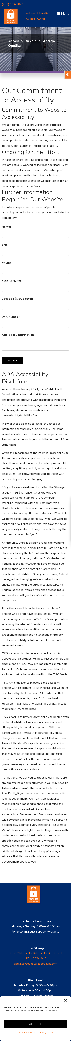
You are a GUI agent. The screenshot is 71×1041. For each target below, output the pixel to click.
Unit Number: (11, 317)
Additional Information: (18, 335)
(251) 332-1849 (13, 4)
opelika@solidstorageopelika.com (35, 964)
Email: (6, 245)
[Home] (35, 908)
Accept (35, 1024)
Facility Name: (12, 281)
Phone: (6, 263)
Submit (12, 360)
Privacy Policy (46, 1032)
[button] (65, 1000)
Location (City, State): (17, 299)
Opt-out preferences (27, 1032)
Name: (6, 227)
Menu (64, 13)
